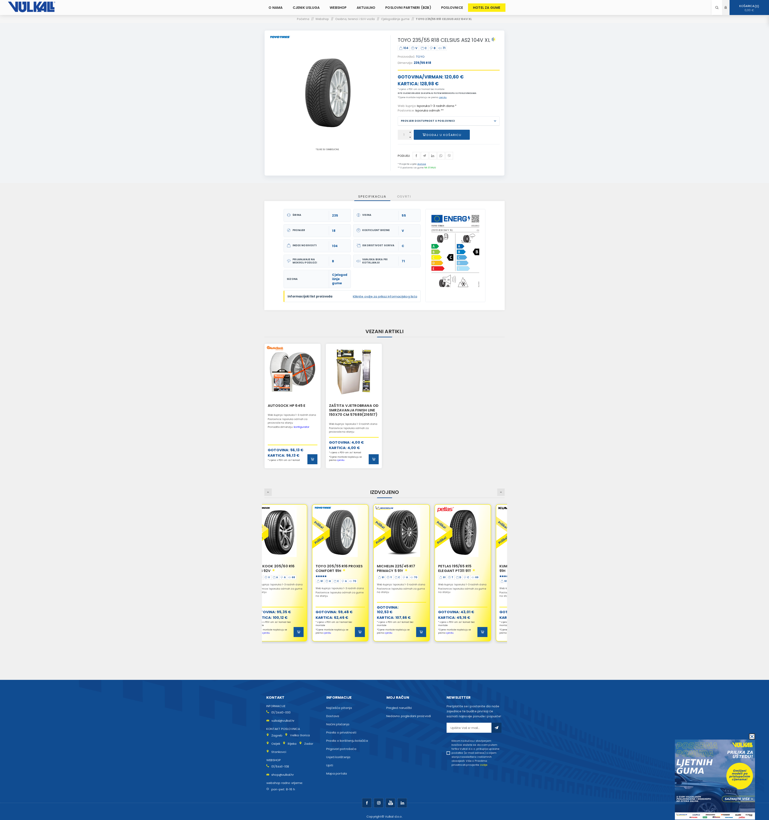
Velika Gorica (300, 735)
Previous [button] (268, 492)
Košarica (748, 8)
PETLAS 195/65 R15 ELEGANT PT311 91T (407, 568)
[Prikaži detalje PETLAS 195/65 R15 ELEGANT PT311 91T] (415, 532)
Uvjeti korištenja (338, 757)
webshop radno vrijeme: (284, 783)
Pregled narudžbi (399, 708)
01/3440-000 (281, 712)
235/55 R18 (422, 63)
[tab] (372, 196)
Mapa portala (336, 773)
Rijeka (292, 744)
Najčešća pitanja (339, 708)
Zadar (308, 744)
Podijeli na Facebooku (416, 155)
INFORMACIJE (275, 706)
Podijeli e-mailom (424, 155)
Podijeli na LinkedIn (433, 155)
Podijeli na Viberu (449, 155)
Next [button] (501, 492)
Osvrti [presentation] (404, 196)
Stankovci (278, 752)
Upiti (329, 765)
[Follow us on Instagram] (378, 803)
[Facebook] (366, 803)
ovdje (484, 765)
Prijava (729, 3)
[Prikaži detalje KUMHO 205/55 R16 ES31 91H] (476, 532)
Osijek (275, 744)
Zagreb (276, 735)
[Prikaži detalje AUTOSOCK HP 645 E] (293, 372)
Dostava (332, 716)
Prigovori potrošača (341, 749)
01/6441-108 (280, 766)
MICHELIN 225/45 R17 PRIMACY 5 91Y (348, 568)
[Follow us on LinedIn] (402, 803)
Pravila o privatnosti (341, 732)
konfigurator (301, 427)
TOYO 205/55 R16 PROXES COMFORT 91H (291, 568)
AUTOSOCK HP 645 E (286, 405)
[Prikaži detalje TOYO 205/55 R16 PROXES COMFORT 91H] (292, 532)
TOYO (420, 56)
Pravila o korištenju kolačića (347, 741)
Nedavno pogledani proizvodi (408, 716)
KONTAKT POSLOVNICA (283, 729)
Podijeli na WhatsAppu (441, 155)
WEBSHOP (273, 760)
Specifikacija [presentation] (372, 196)
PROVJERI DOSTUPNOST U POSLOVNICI (428, 121)
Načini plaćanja (337, 724)
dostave (421, 164)
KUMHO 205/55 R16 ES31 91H (474, 568)
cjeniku (443, 97)
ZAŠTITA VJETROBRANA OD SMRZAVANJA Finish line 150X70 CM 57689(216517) (353, 410)
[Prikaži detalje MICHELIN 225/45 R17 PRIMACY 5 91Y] (354, 532)
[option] (292, 406)
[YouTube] (390, 803)
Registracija (729, 11)
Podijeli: (404, 156)
